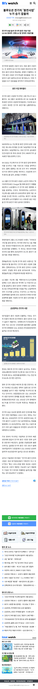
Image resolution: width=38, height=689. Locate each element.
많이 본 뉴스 (6, 547)
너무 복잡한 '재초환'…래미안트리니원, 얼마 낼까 (20, 581)
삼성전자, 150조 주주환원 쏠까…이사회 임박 (19, 612)
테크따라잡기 (6, 665)
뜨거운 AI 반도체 (8, 653)
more (34, 638)
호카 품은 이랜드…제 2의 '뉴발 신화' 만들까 (18, 566)
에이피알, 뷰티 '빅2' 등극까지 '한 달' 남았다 (18, 563)
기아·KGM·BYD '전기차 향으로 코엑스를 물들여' (20, 619)
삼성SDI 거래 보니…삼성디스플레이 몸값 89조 (19, 574)
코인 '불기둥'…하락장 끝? (12, 559)
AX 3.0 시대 (6, 641)
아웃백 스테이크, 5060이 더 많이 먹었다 (17, 570)
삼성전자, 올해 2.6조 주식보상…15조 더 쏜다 (19, 623)
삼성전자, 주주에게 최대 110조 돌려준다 (17, 608)
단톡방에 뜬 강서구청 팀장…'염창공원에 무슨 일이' (21, 585)
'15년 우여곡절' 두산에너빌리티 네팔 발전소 (18, 555)
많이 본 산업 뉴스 (7, 592)
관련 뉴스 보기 (6, 485)
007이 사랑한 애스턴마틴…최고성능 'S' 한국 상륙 (20, 604)
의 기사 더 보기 (10, 481)
